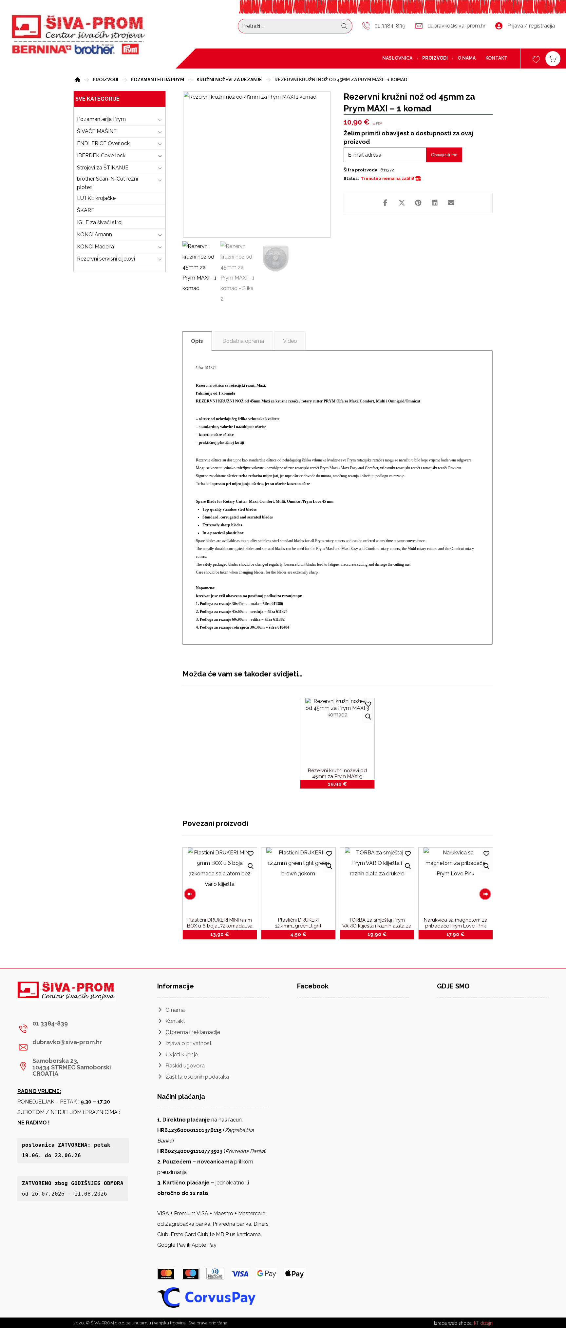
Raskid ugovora (185, 1065)
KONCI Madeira (95, 247)
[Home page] (77, 78)
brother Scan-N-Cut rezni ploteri (107, 183)
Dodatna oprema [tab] (243, 341)
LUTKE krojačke (96, 198)
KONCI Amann (94, 234)
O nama (175, 1009)
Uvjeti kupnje (181, 1054)
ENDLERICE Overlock (103, 143)
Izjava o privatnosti (189, 1043)
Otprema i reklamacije (192, 1032)
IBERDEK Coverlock (101, 155)
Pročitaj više (223, 933)
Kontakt (175, 1021)
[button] (385, 202)
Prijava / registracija (531, 26)
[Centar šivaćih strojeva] (78, 35)
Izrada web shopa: (453, 1323)
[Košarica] (552, 58)
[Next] (485, 894)
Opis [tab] (197, 341)
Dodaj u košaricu (341, 783)
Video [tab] (290, 341)
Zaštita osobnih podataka (197, 1076)
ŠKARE (85, 210)
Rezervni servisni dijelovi (106, 259)
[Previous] (190, 894)
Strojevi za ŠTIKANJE (102, 168)
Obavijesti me (444, 154)
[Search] (344, 26)
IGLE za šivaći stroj (100, 222)
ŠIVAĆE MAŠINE (97, 131)
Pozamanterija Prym (101, 119)
